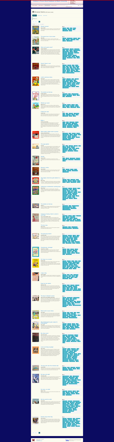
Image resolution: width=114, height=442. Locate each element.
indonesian (65, 124)
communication (76, 236)
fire (70, 148)
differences (75, 419)
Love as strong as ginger (47, 347)
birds (77, 65)
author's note (66, 377)
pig (77, 70)
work (78, 86)
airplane (65, 104)
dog (71, 67)
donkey (79, 301)
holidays (70, 180)
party (79, 180)
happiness (69, 82)
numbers (73, 70)
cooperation (72, 122)
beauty (70, 215)
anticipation (72, 402)
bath (73, 261)
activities (65, 418)
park (77, 114)
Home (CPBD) (72, 0)
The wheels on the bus (46, 92)
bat (68, 312)
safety (64, 182)
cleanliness (65, 262)
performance (66, 409)
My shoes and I (45, 333)
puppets (69, 424)
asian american (76, 376)
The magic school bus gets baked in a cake (50, 178)
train (72, 71)
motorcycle (65, 29)
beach (75, 235)
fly (78, 67)
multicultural (71, 124)
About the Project (73, 1)
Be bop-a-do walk (45, 374)
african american (66, 376)
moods (79, 82)
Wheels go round (45, 103)
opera (64, 267)
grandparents (71, 52)
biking (73, 104)
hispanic (78, 158)
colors (71, 50)
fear (64, 39)
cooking (71, 351)
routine (69, 327)
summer (65, 197)
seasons (75, 194)
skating (65, 107)
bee (73, 65)
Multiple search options (69, 6)
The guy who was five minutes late (49, 365)
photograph (65, 56)
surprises (78, 426)
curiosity (70, 419)
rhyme (65, 327)
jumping (72, 326)
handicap (65, 423)
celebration (73, 179)
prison (74, 137)
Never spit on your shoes (47, 310)
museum (69, 393)
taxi (74, 29)
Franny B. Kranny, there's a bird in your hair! (49, 214)
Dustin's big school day (47, 416)
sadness (78, 137)
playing (71, 409)
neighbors (65, 381)
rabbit (65, 71)
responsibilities (66, 194)
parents (69, 137)
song (78, 95)
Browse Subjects (34, 5)
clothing (70, 262)
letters (69, 70)
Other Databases (72, 3)
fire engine (65, 52)
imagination (73, 39)
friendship (65, 180)
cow (68, 67)
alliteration (70, 418)
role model (74, 424)
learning (65, 170)
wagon (75, 268)
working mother (66, 87)
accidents (70, 401)
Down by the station (46, 283)
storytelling (74, 316)
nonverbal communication (68, 55)
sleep (64, 85)
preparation (75, 193)
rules (79, 315)
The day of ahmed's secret (47, 295)
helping (76, 192)
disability (69, 325)
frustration (65, 135)
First (33, 21)
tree (75, 57)
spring (78, 195)
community (76, 274)
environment (77, 113)
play (70, 56)
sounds (65, 57)
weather (73, 86)
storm (75, 149)
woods (65, 199)
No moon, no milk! (45, 389)
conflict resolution (77, 50)
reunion (79, 219)
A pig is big (43, 273)
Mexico (75, 338)
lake (79, 192)
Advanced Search (54, 5)
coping (79, 133)
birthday (65, 179)
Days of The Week (72, 352)
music (75, 95)
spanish (68, 341)
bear (64, 50)
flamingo (77, 285)
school (65, 40)
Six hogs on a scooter (46, 259)
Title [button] (36, 24)
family (71, 51)
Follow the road (45, 111)
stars (76, 277)
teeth (68, 85)
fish (72, 190)
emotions (72, 404)
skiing (70, 195)
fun (64, 326)
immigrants (65, 338)
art (64, 145)
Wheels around (44, 26)
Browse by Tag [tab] (40, 15)
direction (71, 113)
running (65, 316)
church (73, 403)
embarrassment (66, 218)
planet (65, 277)
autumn (75, 188)
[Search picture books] (80, 5)
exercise (65, 190)
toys (64, 254)
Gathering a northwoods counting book (51, 186)
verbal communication (70, 72)
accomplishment (76, 401)
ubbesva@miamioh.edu (39, 440)
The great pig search (46, 233)
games (70, 135)
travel (75, 127)
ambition (65, 348)
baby (64, 122)
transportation (66, 30)
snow (74, 195)
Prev (36, 21)
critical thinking (66, 263)
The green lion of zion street (48, 36)
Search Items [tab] (45, 15)
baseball (65, 403)
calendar (78, 418)
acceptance (65, 401)
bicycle (65, 28)
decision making (66, 51)
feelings (68, 39)
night (77, 266)
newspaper (74, 240)
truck (71, 30)
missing (69, 240)
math (74, 423)
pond (72, 382)
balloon (69, 261)
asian (69, 348)
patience (75, 55)
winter (76, 198)
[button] (78, 5)
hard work (65, 356)
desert (69, 147)
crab (75, 351)
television (72, 220)
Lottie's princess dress (46, 77)
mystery (71, 149)
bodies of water (66, 189)
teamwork (65, 150)
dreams (72, 81)
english (72, 353)
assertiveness (70, 38)
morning (75, 286)
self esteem (65, 138)
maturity (70, 368)
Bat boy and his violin (46, 399)
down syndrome (66, 421)
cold (64, 80)
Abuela (42, 156)
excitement (68, 336)
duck (75, 67)
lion (77, 39)
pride (75, 219)
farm (64, 114)
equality (77, 404)
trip (64, 342)
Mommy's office (45, 167)
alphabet (65, 65)
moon (64, 393)
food (75, 28)
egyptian (65, 302)
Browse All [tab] (34, 15)
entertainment (66, 148)
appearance (65, 215)
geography (68, 114)
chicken (78, 66)
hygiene (65, 219)
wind (64, 152)
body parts (79, 215)
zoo (64, 291)
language (70, 338)
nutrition (70, 29)
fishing (76, 239)
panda (69, 287)
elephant (72, 285)
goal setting (69, 123)
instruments (65, 407)
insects (65, 70)
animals (65, 38)
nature (74, 114)
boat (64, 66)
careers (65, 147)
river (71, 194)
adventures (65, 235)
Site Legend (72, 2)
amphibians (65, 188)
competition (77, 403)
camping (76, 145)
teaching (65, 427)
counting (75, 189)
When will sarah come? (47, 47)
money (78, 148)
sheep (68, 71)
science (73, 426)
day (75, 80)
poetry (69, 277)
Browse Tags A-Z (41, 5)
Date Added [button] (41, 24)
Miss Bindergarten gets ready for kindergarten (49, 322)
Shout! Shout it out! (46, 63)
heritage (70, 356)
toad (74, 197)
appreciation (78, 402)
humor (69, 266)
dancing (68, 392)
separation (77, 241)
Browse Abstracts (47, 5)
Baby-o (42, 120)
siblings (78, 56)
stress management (67, 208)
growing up (77, 52)
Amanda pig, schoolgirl (46, 247)
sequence (77, 327)
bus (68, 28)
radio (73, 241)
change (74, 133)
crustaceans (65, 352)
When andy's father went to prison (49, 131)
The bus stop (44, 225)
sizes (72, 277)
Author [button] (38, 24)
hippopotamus (66, 315)
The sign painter (45, 144)
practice (75, 409)
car (71, 28)
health (74, 82)
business (71, 145)
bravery (75, 38)
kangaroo (70, 286)
